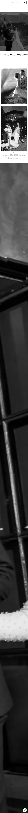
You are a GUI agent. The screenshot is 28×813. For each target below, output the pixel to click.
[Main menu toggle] (25, 2)
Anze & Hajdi (14, 44)
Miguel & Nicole (14, 144)
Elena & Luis (14, 567)
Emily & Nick (14, 98)
